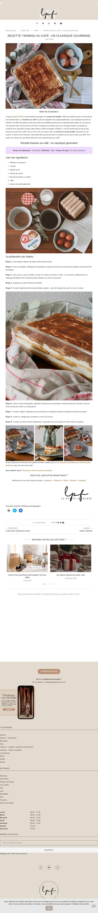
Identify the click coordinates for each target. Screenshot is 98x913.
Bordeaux (3, 776)
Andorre (3, 735)
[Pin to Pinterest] (60, 523)
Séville (2, 759)
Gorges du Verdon (7, 782)
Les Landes (4, 785)
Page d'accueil (11, 30)
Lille (1, 788)
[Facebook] (37, 23)
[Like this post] (53, 523)
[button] (49, 76)
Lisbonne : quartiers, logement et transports (16, 747)
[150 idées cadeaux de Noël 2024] (70, 558)
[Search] (97, 3)
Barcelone (4, 741)
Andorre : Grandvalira (8, 738)
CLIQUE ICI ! (49, 850)
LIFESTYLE (25, 30)
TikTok (65, 480)
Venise (2, 762)
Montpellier (4, 794)
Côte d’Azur (4, 779)
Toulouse (3, 800)
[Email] (61, 23)
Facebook (82, 480)
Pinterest (73, 480)
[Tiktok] (57, 867)
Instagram (48, 480)
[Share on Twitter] (58, 523)
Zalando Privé (17, 117)
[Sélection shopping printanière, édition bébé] (27, 558)
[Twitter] (43, 23)
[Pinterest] (55, 23)
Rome (2, 756)
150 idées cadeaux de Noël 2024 (70, 575)
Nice (1, 797)
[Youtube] (49, 867)
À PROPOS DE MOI (49, 671)
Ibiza (2, 744)
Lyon (2, 791)
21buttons (57, 480)
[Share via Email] (63, 523)
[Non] (93, 906)
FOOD (36, 30)
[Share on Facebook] (56, 523)
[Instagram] (49, 23)
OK (49, 908)
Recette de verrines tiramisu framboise (37, 470)
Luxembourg (5, 753)
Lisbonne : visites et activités (11, 750)
